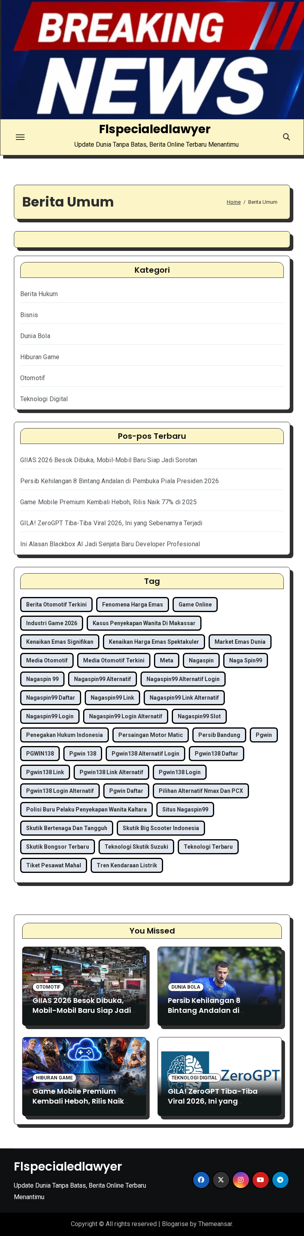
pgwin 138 (82, 753)
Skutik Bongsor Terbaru (57, 847)
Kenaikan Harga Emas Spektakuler (154, 642)
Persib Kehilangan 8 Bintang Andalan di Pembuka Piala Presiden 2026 (119, 481)
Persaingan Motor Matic (150, 735)
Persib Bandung (219, 735)
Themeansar (215, 1224)
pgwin (264, 735)
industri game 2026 (51, 623)
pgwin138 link (45, 772)
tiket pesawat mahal (53, 865)
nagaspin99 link (112, 698)
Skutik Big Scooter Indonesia (161, 828)
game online (195, 604)
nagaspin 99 (42, 679)
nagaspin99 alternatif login (183, 679)
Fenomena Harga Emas (132, 604)
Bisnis (29, 315)
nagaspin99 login (50, 716)
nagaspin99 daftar (50, 698)
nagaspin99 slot (199, 716)
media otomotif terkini (113, 660)
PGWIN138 (40, 753)
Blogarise (175, 1224)
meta (166, 660)
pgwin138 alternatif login (145, 753)
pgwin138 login (180, 772)
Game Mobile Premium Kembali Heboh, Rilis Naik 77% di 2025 (108, 502)
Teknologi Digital (44, 399)
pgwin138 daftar (216, 753)
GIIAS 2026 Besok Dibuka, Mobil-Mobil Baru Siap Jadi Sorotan (109, 460)
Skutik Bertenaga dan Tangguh (66, 828)
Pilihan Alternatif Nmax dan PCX (201, 791)
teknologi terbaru (208, 847)
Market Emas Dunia (240, 642)
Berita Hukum (39, 294)
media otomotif (47, 660)
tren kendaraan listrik (127, 865)
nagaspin (201, 660)
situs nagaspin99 (185, 809)
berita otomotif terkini (56, 604)
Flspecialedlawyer (155, 129)
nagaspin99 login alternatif (125, 716)
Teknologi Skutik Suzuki (136, 847)
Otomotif (33, 378)
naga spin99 (245, 660)
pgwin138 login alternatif (60, 791)
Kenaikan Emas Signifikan (59, 642)
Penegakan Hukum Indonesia (64, 735)
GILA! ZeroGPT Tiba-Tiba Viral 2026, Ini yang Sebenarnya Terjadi (111, 523)
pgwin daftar (126, 791)
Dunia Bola (35, 336)
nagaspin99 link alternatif (184, 698)
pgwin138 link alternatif (111, 772)
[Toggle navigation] (20, 137)
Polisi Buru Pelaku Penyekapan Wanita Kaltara (86, 809)
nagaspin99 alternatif (102, 679)
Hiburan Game (39, 357)
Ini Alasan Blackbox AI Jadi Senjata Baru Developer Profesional (110, 544)
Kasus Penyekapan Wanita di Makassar (144, 623)
